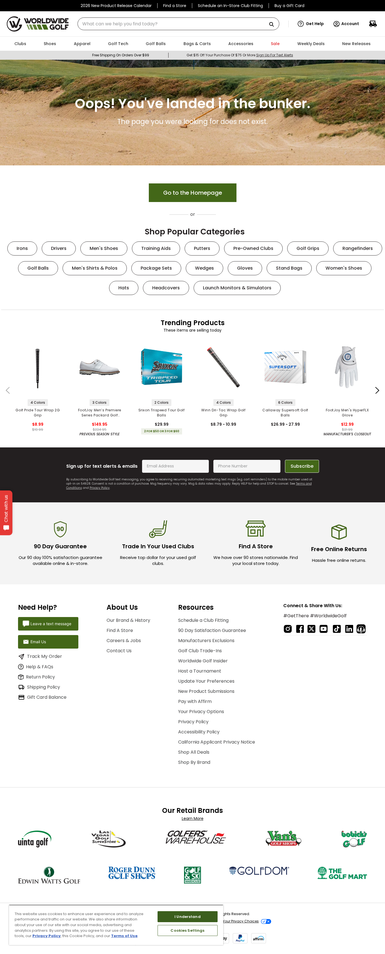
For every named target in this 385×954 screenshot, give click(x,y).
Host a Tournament (199, 671)
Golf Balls (38, 268)
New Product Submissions (206, 691)
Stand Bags (289, 268)
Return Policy (40, 677)
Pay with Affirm (195, 701)
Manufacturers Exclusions (206, 640)
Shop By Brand (194, 762)
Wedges (204, 268)
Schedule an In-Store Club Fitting (230, 5)
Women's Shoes (344, 268)
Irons (22, 248)
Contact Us (119, 650)
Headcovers (166, 288)
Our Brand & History (128, 620)
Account (350, 23)
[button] (311, 24)
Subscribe (302, 466)
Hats (123, 288)
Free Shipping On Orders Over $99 (120, 55)
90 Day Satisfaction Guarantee (212, 630)
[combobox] (178, 23)
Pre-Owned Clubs (253, 248)
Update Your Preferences (206, 681)
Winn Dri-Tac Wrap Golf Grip (223, 413)
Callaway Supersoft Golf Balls (285, 413)
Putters (202, 248)
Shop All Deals (193, 752)
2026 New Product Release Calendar (116, 5)
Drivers (59, 248)
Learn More (192, 818)
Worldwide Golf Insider (203, 661)
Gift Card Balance (47, 697)
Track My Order (44, 656)
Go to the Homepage (192, 193)
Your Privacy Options (201, 711)
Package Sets (156, 268)
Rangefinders (357, 248)
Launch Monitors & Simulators (237, 288)
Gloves (245, 268)
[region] (116, 925)
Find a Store (174, 5)
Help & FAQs (39, 667)
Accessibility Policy (199, 732)
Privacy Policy (100, 488)
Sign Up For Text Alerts (274, 55)
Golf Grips (308, 248)
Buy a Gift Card (289, 5)
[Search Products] (273, 24)
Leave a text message (50, 623)
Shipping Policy (43, 687)
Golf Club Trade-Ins (200, 650)
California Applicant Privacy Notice (216, 742)
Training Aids (156, 248)
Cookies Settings (187, 930)
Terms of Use (124, 936)
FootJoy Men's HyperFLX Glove (347, 413)
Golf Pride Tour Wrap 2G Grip (38, 413)
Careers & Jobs (124, 640)
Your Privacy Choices (241, 921)
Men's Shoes (104, 248)
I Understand (187, 916)
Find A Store (120, 630)
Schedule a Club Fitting (203, 620)
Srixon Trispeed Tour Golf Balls (161, 413)
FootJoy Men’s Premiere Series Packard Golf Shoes (99, 413)
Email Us (38, 641)
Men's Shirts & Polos (95, 268)
